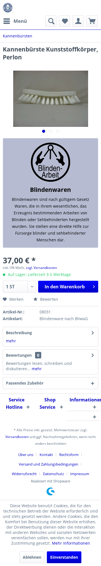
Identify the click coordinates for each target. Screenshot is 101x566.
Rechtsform (69, 454)
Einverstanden (64, 557)
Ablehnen (32, 557)
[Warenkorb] (92, 21)
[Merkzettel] (64, 21)
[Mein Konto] (78, 21)
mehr (11, 340)
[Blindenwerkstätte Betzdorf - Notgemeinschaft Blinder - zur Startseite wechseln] (8, 8)
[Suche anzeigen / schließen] (50, 21)
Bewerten (48, 299)
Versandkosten (17, 436)
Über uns (25, 454)
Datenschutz (53, 473)
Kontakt (46, 454)
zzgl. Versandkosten (41, 267)
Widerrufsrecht (24, 473)
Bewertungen (19, 355)
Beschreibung (19, 332)
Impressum (79, 473)
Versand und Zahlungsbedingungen (48, 464)
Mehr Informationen (71, 543)
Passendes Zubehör (24, 383)
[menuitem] (15, 21)
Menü (20, 21)
